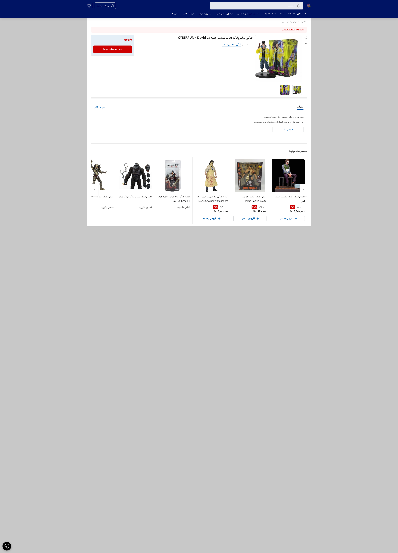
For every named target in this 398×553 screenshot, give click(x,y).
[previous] (303, 190)
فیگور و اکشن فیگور (289, 21)
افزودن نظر (100, 107)
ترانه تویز (304, 21)
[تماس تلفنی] (6, 546)
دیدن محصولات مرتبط (112, 49)
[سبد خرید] (89, 6)
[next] (94, 190)
